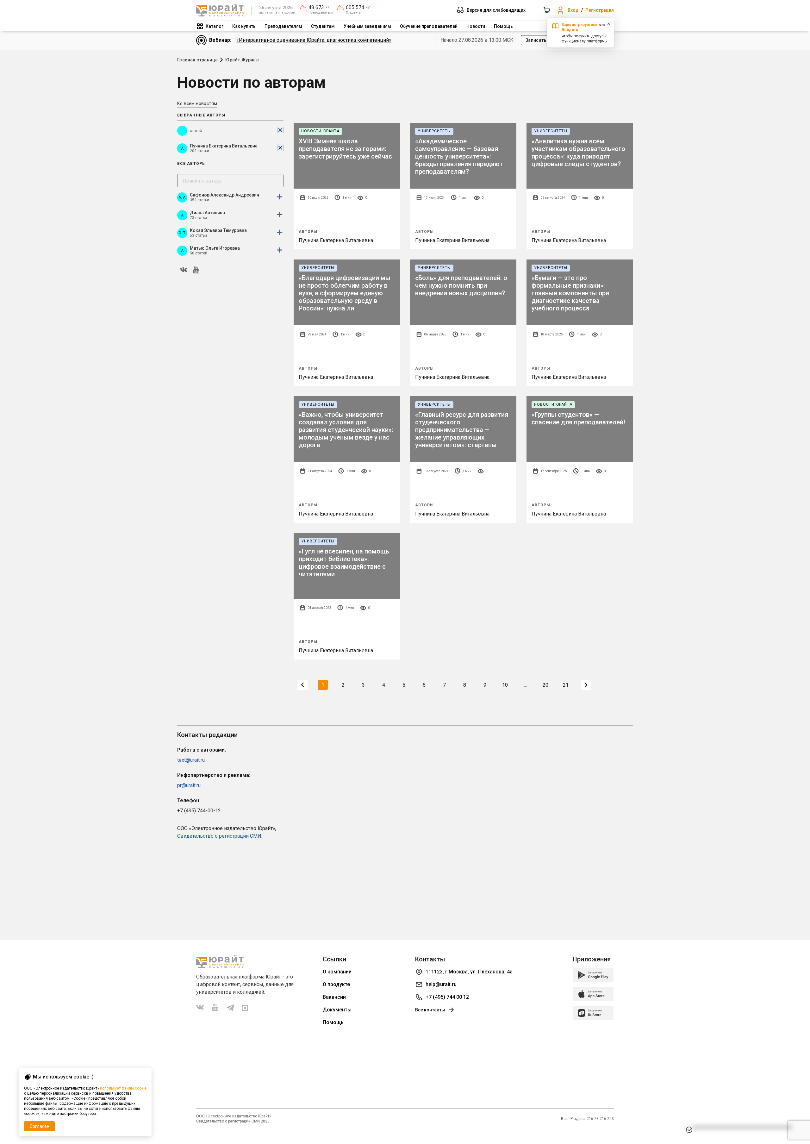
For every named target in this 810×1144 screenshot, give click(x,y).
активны (266, 12)
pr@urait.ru (189, 785)
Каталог (214, 26)
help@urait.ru (441, 984)
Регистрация (599, 10)
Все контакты (430, 1009)
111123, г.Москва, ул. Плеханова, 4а (469, 972)
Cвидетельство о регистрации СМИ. (219, 836)
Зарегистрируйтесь (579, 24)
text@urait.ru (191, 760)
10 (505, 685)
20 (545, 685)
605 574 (355, 7)
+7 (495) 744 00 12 (447, 997)
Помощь (503, 26)
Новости (475, 26)
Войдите (570, 30)
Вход (573, 10)
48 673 (316, 7)
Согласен (39, 1126)
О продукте (336, 984)
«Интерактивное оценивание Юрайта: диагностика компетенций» (313, 40)
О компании (337, 972)
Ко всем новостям (197, 103)
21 (566, 685)
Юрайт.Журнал (242, 59)
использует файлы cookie (123, 1088)
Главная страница (197, 59)
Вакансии (334, 997)
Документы (337, 1010)
